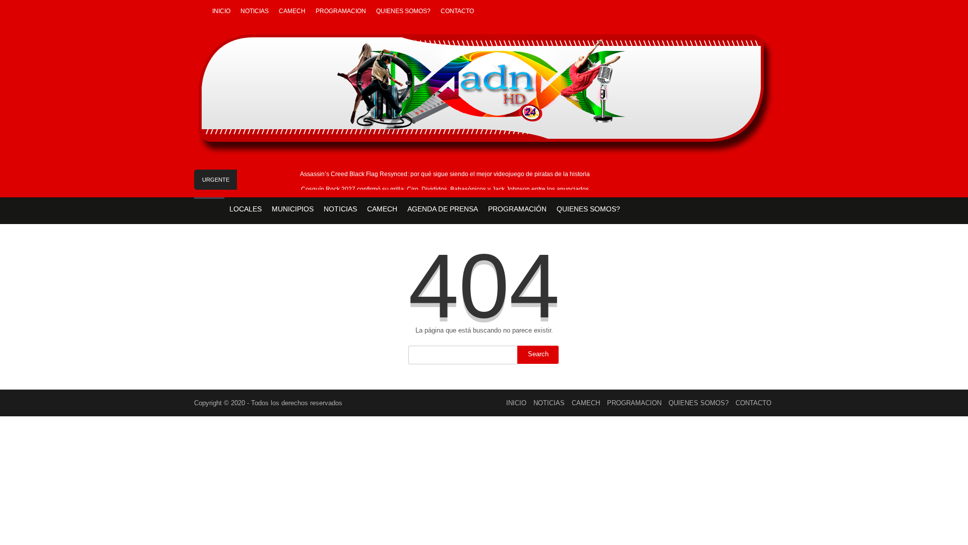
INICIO (221, 11)
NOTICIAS (254, 11)
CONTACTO (457, 11)
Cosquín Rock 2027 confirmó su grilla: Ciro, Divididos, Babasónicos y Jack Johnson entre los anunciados (445, 189)
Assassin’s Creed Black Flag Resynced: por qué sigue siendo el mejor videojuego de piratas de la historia (445, 174)
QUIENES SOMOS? (403, 11)
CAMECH (292, 11)
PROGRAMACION (341, 11)
